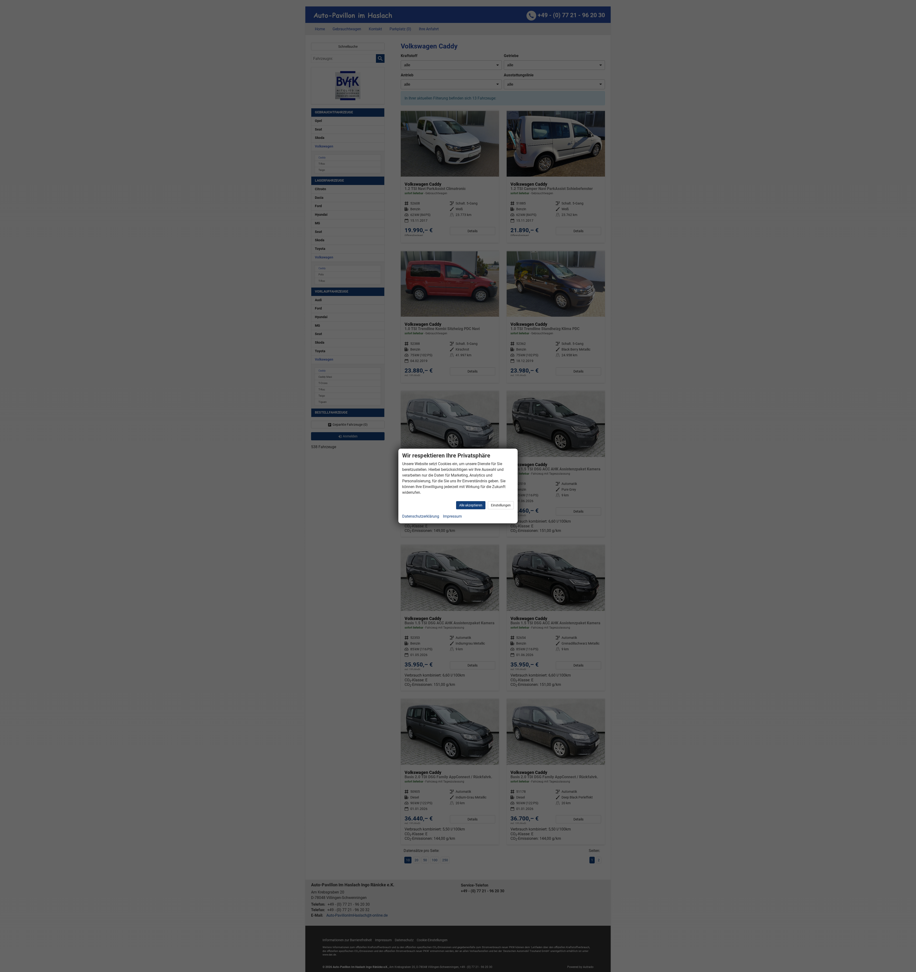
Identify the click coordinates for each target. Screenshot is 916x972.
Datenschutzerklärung (420, 516)
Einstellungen (501, 505)
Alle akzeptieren (470, 505)
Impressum (452, 516)
